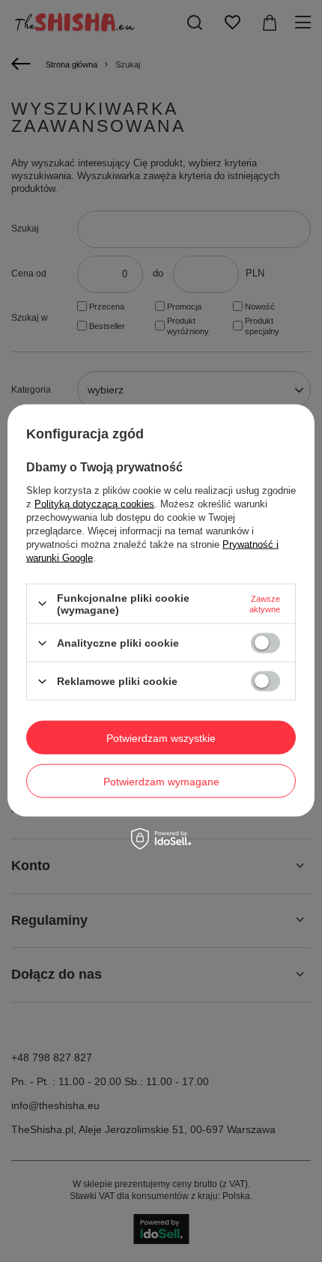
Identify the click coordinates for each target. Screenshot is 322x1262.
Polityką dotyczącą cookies (94, 503)
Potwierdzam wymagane (161, 781)
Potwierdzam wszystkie (161, 737)
